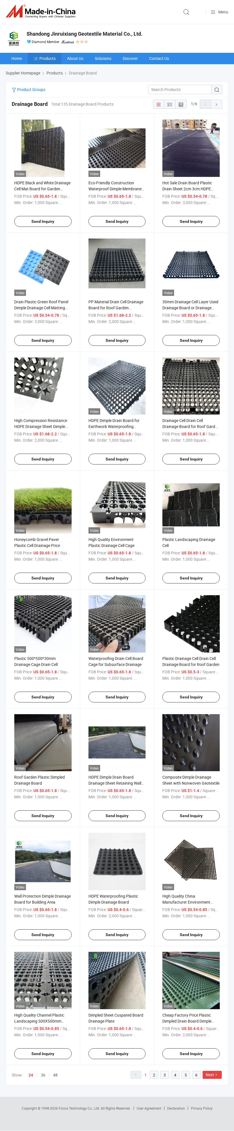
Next (210, 1074)
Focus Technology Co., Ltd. (80, 1108)
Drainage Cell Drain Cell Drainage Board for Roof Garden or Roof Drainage (190, 426)
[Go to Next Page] (216, 104)
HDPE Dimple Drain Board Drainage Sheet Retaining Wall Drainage (114, 783)
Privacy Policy (202, 1108)
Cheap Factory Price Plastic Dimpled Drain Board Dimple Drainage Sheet (186, 1021)
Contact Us (159, 58)
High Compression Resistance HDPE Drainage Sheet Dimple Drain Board (40, 426)
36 (43, 1075)
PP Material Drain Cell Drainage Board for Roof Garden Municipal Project (115, 307)
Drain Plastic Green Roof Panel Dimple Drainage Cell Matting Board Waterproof (41, 307)
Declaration (176, 1108)
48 (55, 1075)
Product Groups (30, 89)
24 (31, 1075)
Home (16, 58)
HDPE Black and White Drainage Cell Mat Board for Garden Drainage (42, 188)
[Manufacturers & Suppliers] (42, 11)
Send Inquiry (42, 221)
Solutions (103, 58)
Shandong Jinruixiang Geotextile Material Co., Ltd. (84, 34)
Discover (130, 58)
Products (47, 58)
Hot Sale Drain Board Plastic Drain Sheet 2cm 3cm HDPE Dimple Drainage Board (187, 188)
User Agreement (149, 1108)
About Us (75, 58)
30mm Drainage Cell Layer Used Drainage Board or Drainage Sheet (190, 307)
